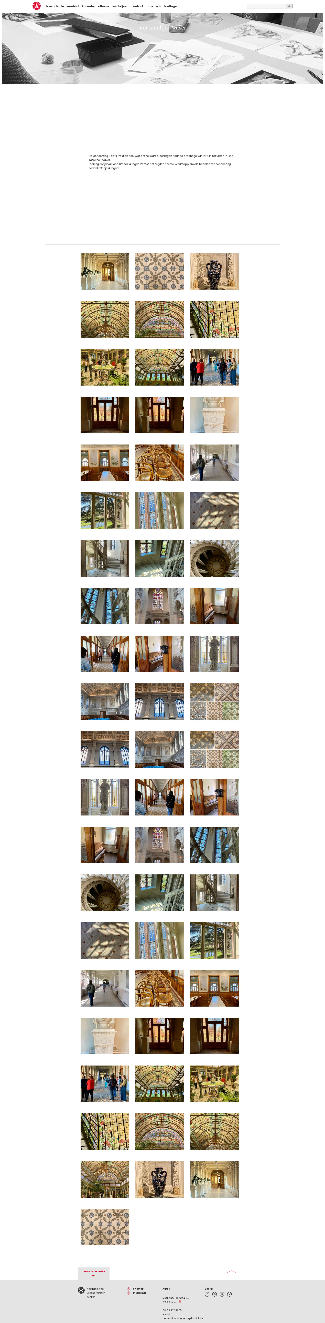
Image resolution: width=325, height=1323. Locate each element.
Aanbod (73, 6)
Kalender (88, 6)
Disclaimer (139, 1293)
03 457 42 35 (174, 1310)
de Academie (54, 6)
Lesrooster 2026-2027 (93, 1273)
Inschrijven (120, 6)
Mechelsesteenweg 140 (175, 1298)
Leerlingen (171, 6)
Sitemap (138, 1288)
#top (231, 1271)
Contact (137, 6)
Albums (103, 6)
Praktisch (154, 6)
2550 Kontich (169, 1302)
